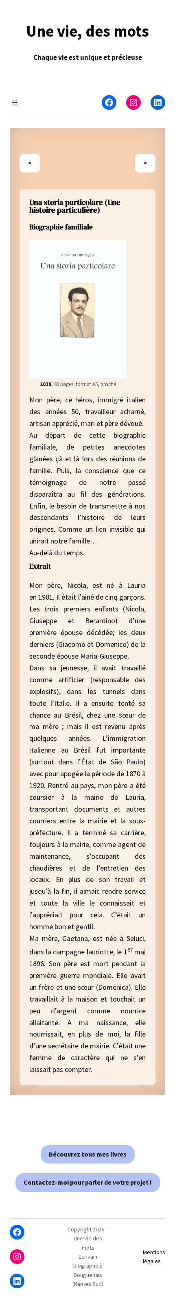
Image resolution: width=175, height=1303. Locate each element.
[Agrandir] (116, 251)
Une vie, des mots (87, 31)
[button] (88, 1154)
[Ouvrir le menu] (15, 102)
